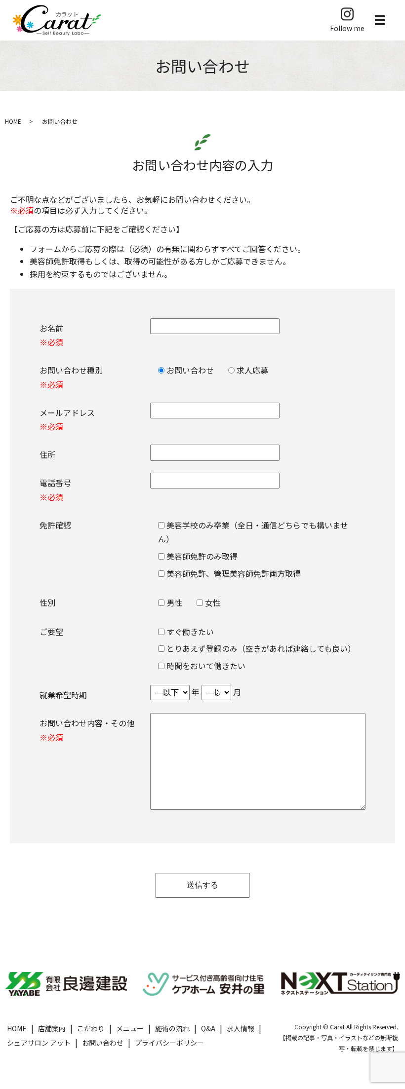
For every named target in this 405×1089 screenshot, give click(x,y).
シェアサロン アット (39, 1043)
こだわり (91, 1028)
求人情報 (240, 1028)
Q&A (208, 1028)
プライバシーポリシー (169, 1043)
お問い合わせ (102, 1043)
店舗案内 (52, 1028)
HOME (13, 121)
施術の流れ (172, 1028)
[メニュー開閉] (380, 20)
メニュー (130, 1028)
